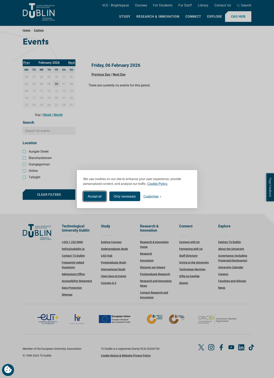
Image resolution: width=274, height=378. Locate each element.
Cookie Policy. (157, 183)
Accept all (95, 196)
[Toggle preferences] (8, 370)
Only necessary (125, 196)
